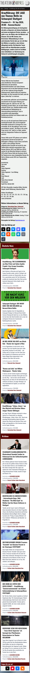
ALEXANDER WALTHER (15, 476)
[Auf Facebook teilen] (23, 229)
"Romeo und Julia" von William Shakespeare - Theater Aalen (12, 369)
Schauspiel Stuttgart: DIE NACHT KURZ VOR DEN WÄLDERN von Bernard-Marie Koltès (13, 305)
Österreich (10, 363)
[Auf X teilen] (3, 229)
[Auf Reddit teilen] (8, 234)
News (16, 206)
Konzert (9, 480)
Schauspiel (20, 206)
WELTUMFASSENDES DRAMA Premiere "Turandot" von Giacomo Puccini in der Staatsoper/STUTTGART (14, 544)
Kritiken (13, 480)
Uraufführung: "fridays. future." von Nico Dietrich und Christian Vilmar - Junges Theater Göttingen (14, 408)
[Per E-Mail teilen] (23, 234)
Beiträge (6, 8)
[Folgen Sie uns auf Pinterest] (12, 668)
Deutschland (11, 206)
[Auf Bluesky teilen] (13, 229)
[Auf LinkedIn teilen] (3, 234)
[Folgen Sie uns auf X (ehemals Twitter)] (8, 668)
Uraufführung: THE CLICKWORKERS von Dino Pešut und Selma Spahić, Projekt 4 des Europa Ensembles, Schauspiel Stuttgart (14, 265)
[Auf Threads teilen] (8, 229)
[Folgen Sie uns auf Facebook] (18, 668)
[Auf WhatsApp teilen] (13, 234)
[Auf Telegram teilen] (18, 234)
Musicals (23, 659)
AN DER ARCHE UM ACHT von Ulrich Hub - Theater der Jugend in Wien (14, 342)
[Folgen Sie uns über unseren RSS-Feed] (22, 668)
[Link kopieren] (3, 239)
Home (2, 8)
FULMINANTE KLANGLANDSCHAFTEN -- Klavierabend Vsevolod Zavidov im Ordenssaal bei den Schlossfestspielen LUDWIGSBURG (15, 455)
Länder (17, 480)
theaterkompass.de (20, 220)
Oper (22, 568)
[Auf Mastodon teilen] (18, 229)
